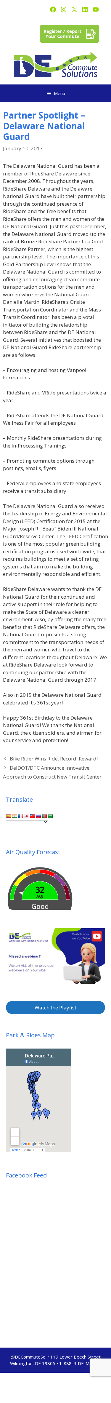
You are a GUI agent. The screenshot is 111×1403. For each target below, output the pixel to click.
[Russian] (38, 816)
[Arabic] (50, 816)
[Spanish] (8, 816)
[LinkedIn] (85, 9)
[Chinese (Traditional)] (32, 816)
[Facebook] (53, 9)
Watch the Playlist (55, 1007)
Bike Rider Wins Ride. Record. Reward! (54, 758)
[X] (74, 9)
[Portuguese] (44, 816)
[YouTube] (95, 9)
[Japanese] (26, 816)
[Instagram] (63, 9)
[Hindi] (14, 816)
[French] (20, 816)
